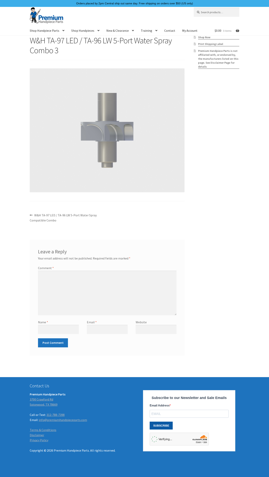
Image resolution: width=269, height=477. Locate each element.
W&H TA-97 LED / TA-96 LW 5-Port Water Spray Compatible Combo (63, 217)
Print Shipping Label (210, 44)
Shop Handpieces (82, 31)
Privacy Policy (39, 440)
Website (141, 322)
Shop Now (204, 37)
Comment (46, 268)
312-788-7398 (55, 415)
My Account (190, 31)
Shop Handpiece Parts (44, 31)
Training (146, 31)
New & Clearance (117, 31)
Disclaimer (37, 435)
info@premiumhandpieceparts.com (63, 420)
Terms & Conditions (43, 430)
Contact (169, 31)
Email (92, 322)
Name (43, 322)
